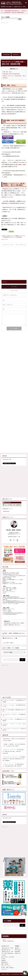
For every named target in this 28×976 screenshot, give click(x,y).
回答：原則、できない (7, 71)
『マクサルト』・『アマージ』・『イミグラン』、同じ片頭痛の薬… (14, 724)
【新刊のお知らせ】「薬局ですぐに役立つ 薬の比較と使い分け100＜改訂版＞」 (14, 739)
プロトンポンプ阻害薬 (13, 235)
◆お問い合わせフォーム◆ (10, 638)
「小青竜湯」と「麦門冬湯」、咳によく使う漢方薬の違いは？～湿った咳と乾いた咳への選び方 (14, 745)
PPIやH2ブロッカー (7, 188)
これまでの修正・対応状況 (8, 642)
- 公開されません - (8, 304)
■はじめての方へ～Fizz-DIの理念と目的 (7, 957)
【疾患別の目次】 (6, 511)
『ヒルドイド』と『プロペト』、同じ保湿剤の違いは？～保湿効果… (14, 701)
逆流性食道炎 (19, 237)
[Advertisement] (14, 37)
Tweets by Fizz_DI (6, 459)
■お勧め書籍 (17, 951)
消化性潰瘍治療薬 (8, 10)
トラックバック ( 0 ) (14, 290)
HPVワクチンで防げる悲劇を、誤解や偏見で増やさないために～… (14, 710)
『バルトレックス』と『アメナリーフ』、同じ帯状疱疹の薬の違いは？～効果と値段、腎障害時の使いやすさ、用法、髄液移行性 (14, 758)
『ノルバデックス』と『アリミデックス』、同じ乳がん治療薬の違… (14, 729)
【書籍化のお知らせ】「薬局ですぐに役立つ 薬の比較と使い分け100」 (7, 953)
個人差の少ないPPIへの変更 (15, 164)
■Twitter (16, 948)
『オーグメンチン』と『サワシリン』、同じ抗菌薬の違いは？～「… (14, 715)
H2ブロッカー (13, 237)
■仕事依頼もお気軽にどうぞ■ (14, 536)
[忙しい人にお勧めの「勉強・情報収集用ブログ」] (14, 782)
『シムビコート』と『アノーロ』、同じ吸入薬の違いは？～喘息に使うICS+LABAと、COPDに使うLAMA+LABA (13, 751)
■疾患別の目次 (4, 962)
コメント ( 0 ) (14, 286)
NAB (4, 235)
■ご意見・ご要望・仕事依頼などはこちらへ (7, 968)
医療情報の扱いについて (7, 508)
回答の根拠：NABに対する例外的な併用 (10, 73)
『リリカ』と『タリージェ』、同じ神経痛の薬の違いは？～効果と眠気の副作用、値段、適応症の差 (13, 765)
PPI (9, 237)
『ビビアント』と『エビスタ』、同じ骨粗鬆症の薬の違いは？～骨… (14, 706)
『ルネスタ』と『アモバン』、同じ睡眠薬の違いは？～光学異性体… (14, 720)
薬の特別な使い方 (15, 10)
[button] (25, 973)
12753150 (6, 172)
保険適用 (6, 237)
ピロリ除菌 (6, 99)
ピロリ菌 (7, 235)
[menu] (26, 3)
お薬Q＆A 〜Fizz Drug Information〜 (13, 974)
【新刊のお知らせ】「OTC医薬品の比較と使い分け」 (7, 949)
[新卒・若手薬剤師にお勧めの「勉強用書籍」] (14, 776)
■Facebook (16, 949)
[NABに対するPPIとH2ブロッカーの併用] (14, 143)
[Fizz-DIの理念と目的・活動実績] (14, 504)
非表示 (16, 68)
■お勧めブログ (17, 953)
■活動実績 (3, 960)
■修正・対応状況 (4, 964)
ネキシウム (21, 235)
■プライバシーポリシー (6, 965)
